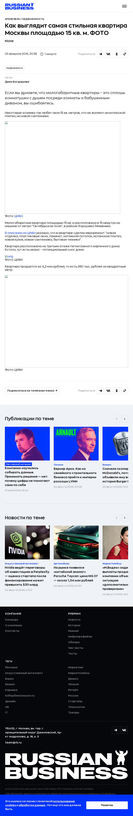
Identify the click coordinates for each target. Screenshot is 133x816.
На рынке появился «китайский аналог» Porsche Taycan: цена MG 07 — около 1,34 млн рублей (76, 574)
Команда (11, 619)
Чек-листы (75, 648)
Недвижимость (33, 19)
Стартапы (75, 701)
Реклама (11, 667)
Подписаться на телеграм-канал (30, 390)
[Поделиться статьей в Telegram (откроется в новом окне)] (100, 54)
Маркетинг (76, 667)
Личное (73, 684)
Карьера (11, 690)
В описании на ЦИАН (20, 232)
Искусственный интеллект (24, 673)
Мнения (73, 631)
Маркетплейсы (79, 673)
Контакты (12, 631)
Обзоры (74, 642)
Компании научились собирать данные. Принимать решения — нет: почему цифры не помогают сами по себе (27, 476)
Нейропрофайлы (80, 636)
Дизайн (10, 701)
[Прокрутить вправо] (124, 419)
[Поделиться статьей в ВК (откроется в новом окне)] (108, 54)
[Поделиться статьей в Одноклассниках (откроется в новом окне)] (116, 54)
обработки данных (32, 805)
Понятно (107, 805)
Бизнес (10, 684)
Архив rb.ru (13, 19)
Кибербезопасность (20, 695)
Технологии (76, 707)
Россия (73, 695)
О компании (13, 625)
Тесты (72, 653)
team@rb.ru (13, 742)
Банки (9, 679)
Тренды (73, 712)
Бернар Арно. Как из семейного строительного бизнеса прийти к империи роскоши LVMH (75, 475)
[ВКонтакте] (124, 730)
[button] (124, 6)
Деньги (73, 679)
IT (6, 712)
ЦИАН (18, 216)
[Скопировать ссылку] (124, 54)
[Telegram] (115, 730)
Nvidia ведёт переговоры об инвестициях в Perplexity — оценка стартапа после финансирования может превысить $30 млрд (27, 576)
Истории (74, 625)
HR (7, 707)
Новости (74, 619)
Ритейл (73, 690)
